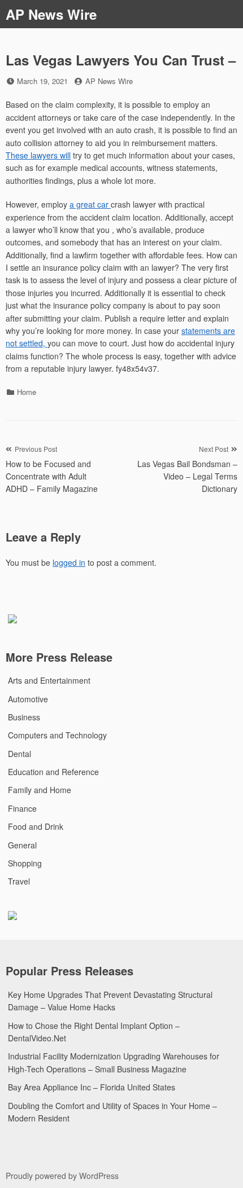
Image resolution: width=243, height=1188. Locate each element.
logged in (69, 562)
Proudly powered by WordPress (62, 1175)
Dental (19, 753)
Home (26, 391)
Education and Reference (53, 771)
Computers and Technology (57, 735)
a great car (90, 204)
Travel (19, 881)
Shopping (25, 863)
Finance (22, 808)
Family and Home (39, 789)
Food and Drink (35, 826)
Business (24, 717)
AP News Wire (51, 14)
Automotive (28, 699)
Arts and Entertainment (49, 680)
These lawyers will (38, 155)
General (22, 845)
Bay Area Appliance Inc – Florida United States (91, 1087)
